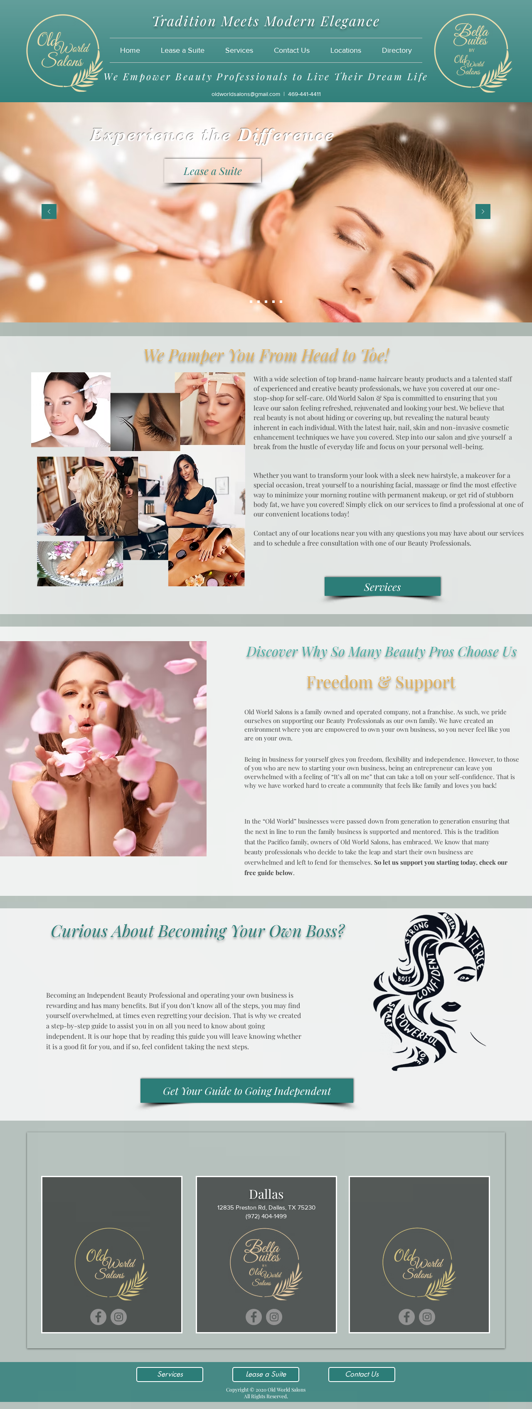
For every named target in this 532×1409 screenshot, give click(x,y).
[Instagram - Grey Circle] (119, 1317)
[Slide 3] (266, 301)
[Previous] (49, 212)
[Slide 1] (251, 301)
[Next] (482, 212)
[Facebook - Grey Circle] (98, 1317)
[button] (346, 50)
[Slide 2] (258, 301)
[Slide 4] (273, 301)
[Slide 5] (281, 301)
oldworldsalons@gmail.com (246, 94)
